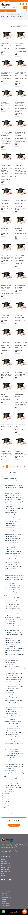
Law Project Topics (9, 664)
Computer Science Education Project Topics (14, 551)
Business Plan (6, 793)
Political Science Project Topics (11, 719)
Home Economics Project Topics (12, 628)
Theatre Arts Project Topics (10, 770)
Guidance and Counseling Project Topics (13, 619)
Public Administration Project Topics (12, 732)
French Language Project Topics (12, 608)
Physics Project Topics (9, 709)
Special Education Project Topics (12, 762)
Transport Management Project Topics (13, 778)
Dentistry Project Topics (10, 560)
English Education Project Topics (12, 585)
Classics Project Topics (9, 547)
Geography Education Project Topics (13, 610)
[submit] (25, 7)
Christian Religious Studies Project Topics (14, 542)
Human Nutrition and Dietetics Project (13, 632)
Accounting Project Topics (10, 483)
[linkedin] (13, 851)
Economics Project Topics (10, 564)
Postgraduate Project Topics (10, 478)
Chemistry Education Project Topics (12, 538)
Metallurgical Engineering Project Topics (13, 686)
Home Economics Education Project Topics (14, 625)
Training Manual (7, 809)
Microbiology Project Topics (11, 688)
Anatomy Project (8, 506)
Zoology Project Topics (10, 791)
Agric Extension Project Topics (11, 495)
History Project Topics (9, 623)
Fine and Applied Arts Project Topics (12, 600)
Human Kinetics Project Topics (11, 630)
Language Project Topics (10, 662)
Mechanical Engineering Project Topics (13, 679)
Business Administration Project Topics (13, 532)
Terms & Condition (6, 865)
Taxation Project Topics (10, 768)
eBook (5, 795)
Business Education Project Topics (12, 534)
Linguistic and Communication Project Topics (15, 669)
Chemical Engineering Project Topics (13, 536)
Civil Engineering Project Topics (11, 545)
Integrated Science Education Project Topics (14, 648)
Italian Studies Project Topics (11, 660)
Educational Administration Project (12, 571)
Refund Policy (5, 869)
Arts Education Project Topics (11, 517)
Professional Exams (8, 803)
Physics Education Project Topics (12, 711)
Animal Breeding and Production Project (13, 508)
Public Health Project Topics (11, 734)
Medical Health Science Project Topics (13, 681)
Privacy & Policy (6, 863)
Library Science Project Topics (11, 666)
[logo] (7, 840)
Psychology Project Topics (10, 730)
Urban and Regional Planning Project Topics (14, 783)
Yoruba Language (8, 789)
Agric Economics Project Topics (11, 493)
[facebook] (2, 851)
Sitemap (4, 875)
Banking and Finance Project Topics (12, 519)
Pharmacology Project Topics (11, 702)
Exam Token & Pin (7, 814)
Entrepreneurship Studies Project (12, 589)
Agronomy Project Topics (10, 504)
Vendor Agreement (6, 867)
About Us (4, 861)
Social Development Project (11, 749)
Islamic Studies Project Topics (11, 658)
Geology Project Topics (10, 615)
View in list (4, 26)
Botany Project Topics (9, 527)
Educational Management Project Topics (14, 575)
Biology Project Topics (9, 523)
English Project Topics (9, 583)
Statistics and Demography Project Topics (14, 764)
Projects (7, 14)
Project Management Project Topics (13, 728)
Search (14, 825)
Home (2, 14)
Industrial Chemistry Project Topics (12, 640)
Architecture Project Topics (10, 514)
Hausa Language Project (10, 621)
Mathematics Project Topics (11, 675)
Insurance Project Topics (10, 646)
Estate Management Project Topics (12, 597)
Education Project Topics (10, 568)
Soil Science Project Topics (10, 757)
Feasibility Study (7, 805)
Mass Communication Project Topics (13, 673)
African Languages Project (10, 491)
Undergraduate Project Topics (18, 14)
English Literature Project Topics (12, 587)
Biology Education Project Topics (12, 525)
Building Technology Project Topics (12, 530)
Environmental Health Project (11, 592)
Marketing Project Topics (10, 671)
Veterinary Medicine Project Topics (12, 785)
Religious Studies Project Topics (11, 741)
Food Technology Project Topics (12, 604)
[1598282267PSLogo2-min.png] (6, 4)
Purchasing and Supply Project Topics (13, 736)
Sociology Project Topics (10, 755)
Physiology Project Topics (10, 713)
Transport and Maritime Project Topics (13, 781)
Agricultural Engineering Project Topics (13, 497)
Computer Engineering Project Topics (13, 549)
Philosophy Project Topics (10, 705)
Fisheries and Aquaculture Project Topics (14, 602)
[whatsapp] (3, 911)
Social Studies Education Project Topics (13, 753)
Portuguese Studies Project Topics (12, 721)
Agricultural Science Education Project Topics (14, 501)
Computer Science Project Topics (12, 553)
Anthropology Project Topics (11, 510)
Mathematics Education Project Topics (13, 677)
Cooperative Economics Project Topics (13, 555)
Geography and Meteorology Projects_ (13, 613)
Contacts (5, 812)
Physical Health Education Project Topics (14, 707)
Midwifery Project (8, 690)
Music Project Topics (9, 692)
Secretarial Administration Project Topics (14, 747)
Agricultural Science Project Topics (12, 499)
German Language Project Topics (12, 617)
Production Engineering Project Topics (13, 726)
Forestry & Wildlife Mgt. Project (11, 606)
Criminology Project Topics (10, 558)
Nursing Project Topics (9, 694)
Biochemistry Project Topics (11, 521)
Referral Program (6, 871)
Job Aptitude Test (7, 799)
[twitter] (9, 851)
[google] (6, 851)
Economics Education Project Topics (13, 566)
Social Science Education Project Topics (13, 751)
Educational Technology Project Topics (13, 577)
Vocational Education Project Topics (12, 787)
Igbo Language (8, 638)
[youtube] (16, 851)
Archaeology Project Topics (10, 512)
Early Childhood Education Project (12, 562)
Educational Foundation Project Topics (13, 573)
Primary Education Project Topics (12, 723)
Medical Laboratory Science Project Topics (14, 684)
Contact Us (4, 873)
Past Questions (7, 801)
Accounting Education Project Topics (13, 485)
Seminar (5, 797)
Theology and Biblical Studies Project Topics (14, 773)
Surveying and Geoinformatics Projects (13, 766)
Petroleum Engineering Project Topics (13, 700)
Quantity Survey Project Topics (11, 739)
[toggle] (26, 11)
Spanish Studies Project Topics (11, 760)
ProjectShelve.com (14, 912)
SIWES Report (6, 807)
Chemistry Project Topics (10, 540)
